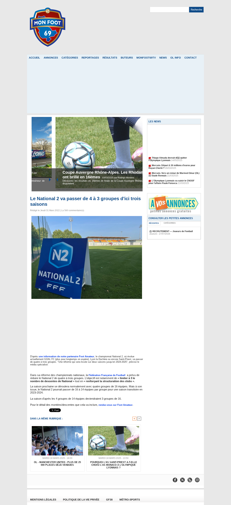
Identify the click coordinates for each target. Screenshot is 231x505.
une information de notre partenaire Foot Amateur (66, 356)
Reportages (90, 57)
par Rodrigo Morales (102, 177)
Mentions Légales (43, 499)
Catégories (70, 57)
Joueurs (153, 234)
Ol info (175, 57)
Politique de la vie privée (81, 499)
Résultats (110, 57)
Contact (190, 57)
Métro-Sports (129, 499)
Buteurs (127, 57)
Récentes (154, 223)
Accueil (34, 57)
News (163, 57)
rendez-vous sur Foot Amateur (115, 405)
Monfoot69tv (146, 57)
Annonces (51, 57)
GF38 (109, 499)
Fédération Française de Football (107, 375)
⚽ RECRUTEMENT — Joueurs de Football (171, 231)
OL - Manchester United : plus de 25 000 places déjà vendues (57, 463)
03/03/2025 (86, 177)
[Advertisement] (115, 88)
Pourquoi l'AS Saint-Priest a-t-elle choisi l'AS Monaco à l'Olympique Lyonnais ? (113, 465)
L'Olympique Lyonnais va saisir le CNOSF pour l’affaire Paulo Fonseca (171, 178)
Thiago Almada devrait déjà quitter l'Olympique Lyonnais (168, 155)
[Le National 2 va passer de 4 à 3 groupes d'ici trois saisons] (86, 217)
